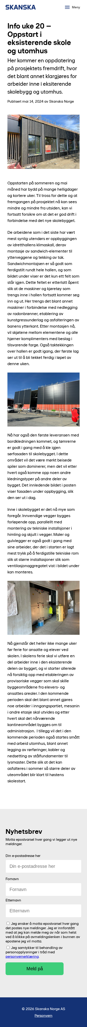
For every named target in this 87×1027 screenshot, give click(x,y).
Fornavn (12, 879)
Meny (76, 7)
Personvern (43, 1015)
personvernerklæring (22, 956)
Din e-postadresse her (23, 855)
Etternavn (13, 900)
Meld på (34, 968)
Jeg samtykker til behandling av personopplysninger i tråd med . (34, 952)
